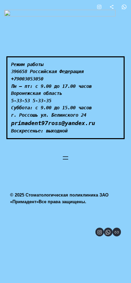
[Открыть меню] (65, 158)
